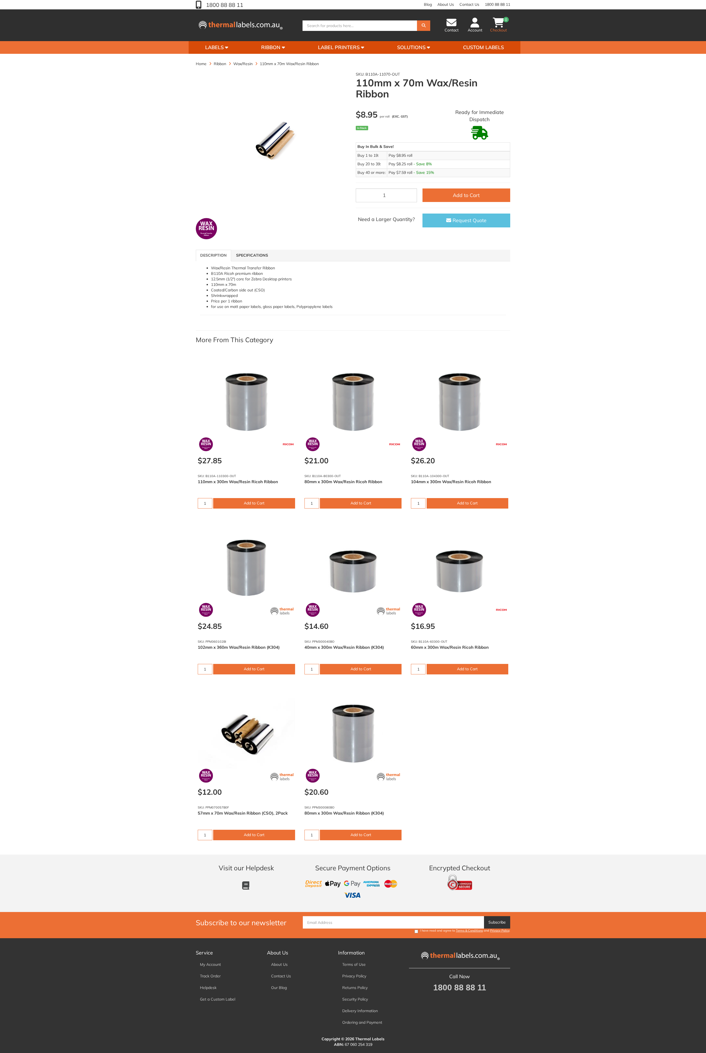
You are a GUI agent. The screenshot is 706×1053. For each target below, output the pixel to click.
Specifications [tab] (252, 255)
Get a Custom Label (217, 999)
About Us (445, 4)
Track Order (210, 976)
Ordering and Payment (362, 1022)
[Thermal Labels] (282, 611)
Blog (428, 4)
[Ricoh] (288, 444)
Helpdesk (208, 987)
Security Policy (355, 999)
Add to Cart (466, 195)
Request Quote (468, 220)
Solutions (412, 47)
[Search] (423, 25)
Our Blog (279, 987)
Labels (215, 47)
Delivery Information (360, 1010)
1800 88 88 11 (224, 4)
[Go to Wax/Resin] (206, 228)
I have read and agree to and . (465, 930)
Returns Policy (355, 987)
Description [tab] (213, 255)
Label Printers (339, 47)
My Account (210, 964)
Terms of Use (354, 964)
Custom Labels (483, 47)
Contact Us (469, 4)
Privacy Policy (499, 930)
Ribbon (271, 47)
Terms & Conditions (469, 930)
